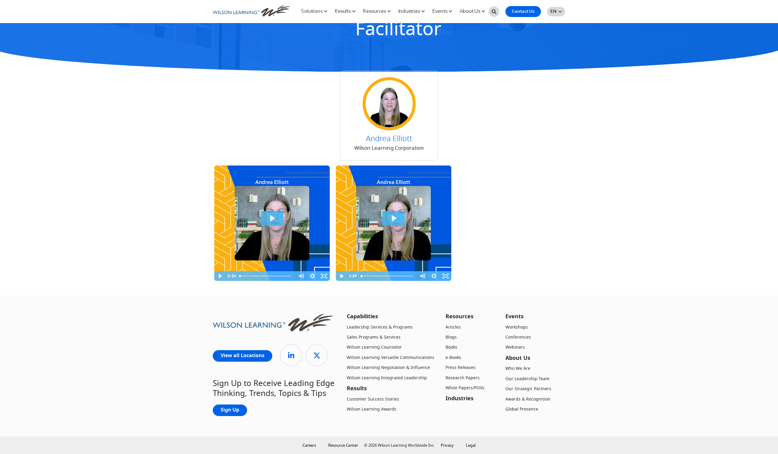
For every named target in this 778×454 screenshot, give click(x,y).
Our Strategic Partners (528, 389)
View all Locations (242, 356)
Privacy (447, 445)
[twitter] (317, 355)
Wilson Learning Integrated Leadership (387, 378)
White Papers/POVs (465, 388)
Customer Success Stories (373, 399)
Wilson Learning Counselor (374, 347)
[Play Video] (220, 276)
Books (451, 347)
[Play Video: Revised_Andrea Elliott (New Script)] (393, 218)
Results (343, 11)
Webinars (515, 347)
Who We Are (517, 368)
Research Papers (463, 378)
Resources (375, 11)
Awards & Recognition (527, 399)
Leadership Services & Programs (380, 327)
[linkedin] (291, 355)
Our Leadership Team (527, 379)
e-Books (453, 357)
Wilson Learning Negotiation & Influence (388, 367)
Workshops (516, 327)
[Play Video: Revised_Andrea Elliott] (272, 218)
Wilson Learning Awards (371, 409)
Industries (409, 11)
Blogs (451, 337)
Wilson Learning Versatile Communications (390, 357)
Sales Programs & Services (374, 337)
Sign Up (230, 410)
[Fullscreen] (324, 276)
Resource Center (343, 445)
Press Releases (461, 367)
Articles (453, 327)
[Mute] (301, 276)
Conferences (518, 337)
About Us (470, 11)
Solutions (312, 11)
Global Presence (521, 409)
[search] (494, 11)
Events (440, 11)
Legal (471, 445)
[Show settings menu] (312, 276)
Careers (309, 445)
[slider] (266, 276)
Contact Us (523, 11)
